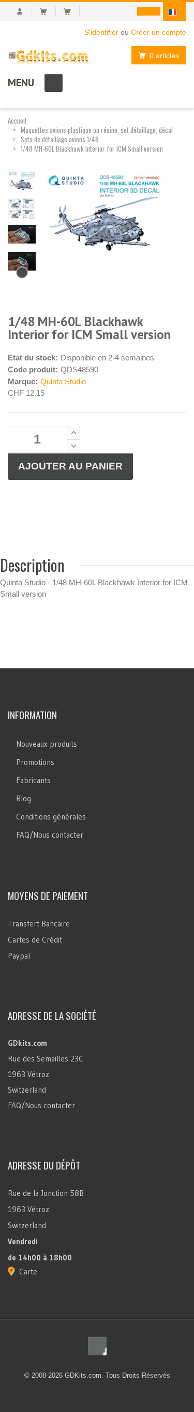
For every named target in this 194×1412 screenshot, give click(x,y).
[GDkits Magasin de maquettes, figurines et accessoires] (48, 54)
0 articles (164, 55)
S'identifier (101, 32)
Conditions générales (51, 817)
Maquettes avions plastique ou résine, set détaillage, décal (97, 130)
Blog (23, 798)
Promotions (35, 762)
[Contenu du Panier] (48, 11)
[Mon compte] (20, 11)
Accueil (17, 120)
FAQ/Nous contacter (49, 835)
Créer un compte (158, 32)
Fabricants (33, 780)
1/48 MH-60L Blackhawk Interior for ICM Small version (92, 148)
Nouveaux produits (46, 744)
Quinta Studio (63, 381)
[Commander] (72, 11)
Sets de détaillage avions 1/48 (60, 139)
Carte (28, 1271)
